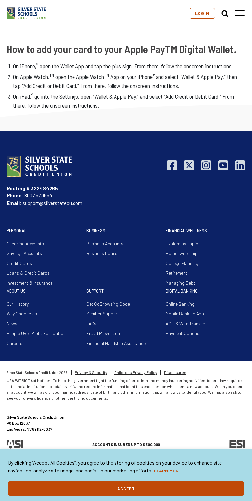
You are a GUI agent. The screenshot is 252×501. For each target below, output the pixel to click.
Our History (18, 304)
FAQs (91, 323)
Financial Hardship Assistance (116, 343)
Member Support (102, 313)
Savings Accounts (24, 253)
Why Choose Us (22, 313)
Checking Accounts (25, 243)
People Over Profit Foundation (36, 333)
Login (202, 13)
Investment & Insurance (29, 283)
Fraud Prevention (103, 333)
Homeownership (182, 253)
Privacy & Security (91, 372)
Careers (14, 343)
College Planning (182, 263)
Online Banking (180, 304)
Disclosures (175, 372)
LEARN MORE (167, 470)
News (12, 323)
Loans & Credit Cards (28, 273)
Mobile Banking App (185, 313)
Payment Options (182, 333)
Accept (126, 488)
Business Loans (101, 253)
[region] (126, 475)
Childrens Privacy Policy (135, 372)
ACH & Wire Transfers (187, 323)
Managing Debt (180, 283)
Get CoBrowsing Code (108, 304)
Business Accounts (104, 243)
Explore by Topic (182, 243)
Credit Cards (19, 263)
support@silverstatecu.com (52, 203)
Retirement (176, 273)
